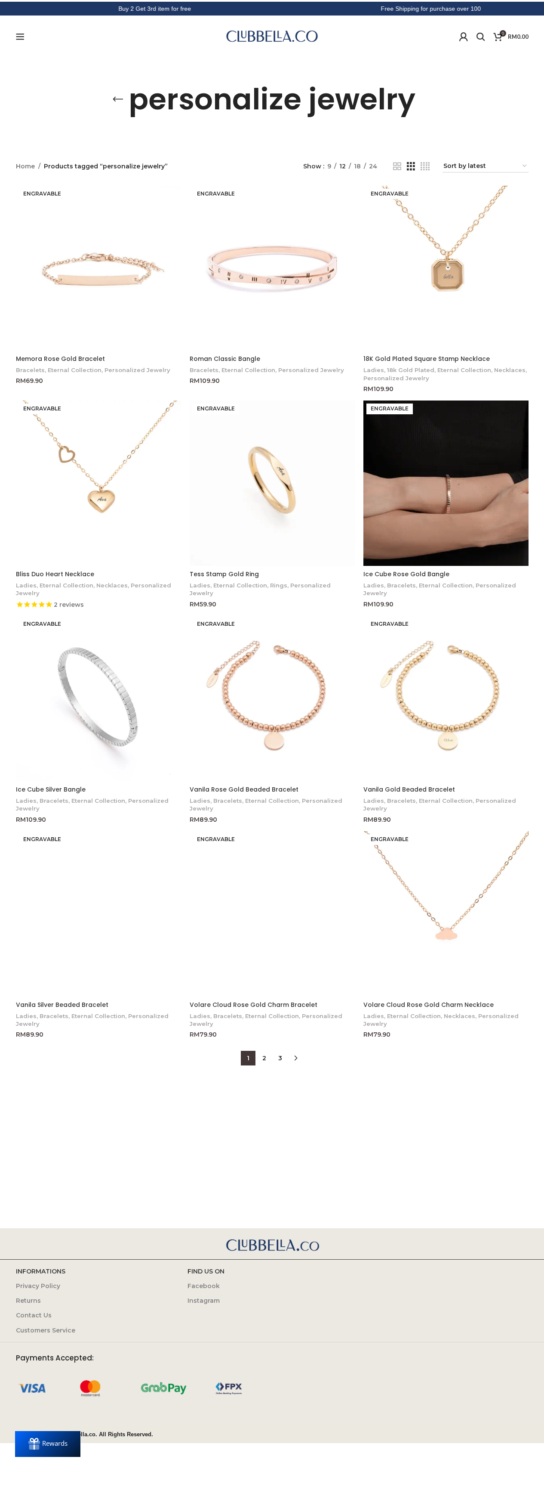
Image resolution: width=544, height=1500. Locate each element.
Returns (28, 1300)
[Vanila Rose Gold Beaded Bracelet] (272, 698)
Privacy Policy (38, 1286)
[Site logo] (272, 36)
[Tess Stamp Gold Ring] (272, 483)
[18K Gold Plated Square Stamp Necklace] (446, 268)
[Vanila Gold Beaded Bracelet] (446, 698)
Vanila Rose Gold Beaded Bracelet (244, 789)
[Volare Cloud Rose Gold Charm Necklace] (446, 914)
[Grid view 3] (411, 166)
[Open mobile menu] (20, 36)
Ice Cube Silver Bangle (51, 789)
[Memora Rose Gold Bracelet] (98, 268)
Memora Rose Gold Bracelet (60, 358)
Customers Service (45, 1330)
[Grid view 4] (425, 166)
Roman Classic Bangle (225, 358)
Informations (40, 1271)
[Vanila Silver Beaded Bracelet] (98, 914)
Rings (278, 585)
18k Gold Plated (410, 369)
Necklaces (510, 369)
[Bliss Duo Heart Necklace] (98, 483)
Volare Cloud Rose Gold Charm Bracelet (253, 1004)
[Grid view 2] (397, 166)
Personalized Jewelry (137, 369)
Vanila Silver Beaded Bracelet (62, 1004)
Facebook (203, 1286)
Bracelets (30, 369)
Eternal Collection (74, 369)
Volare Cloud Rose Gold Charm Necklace (428, 1004)
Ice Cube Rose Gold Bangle (406, 574)
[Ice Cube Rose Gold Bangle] (446, 483)
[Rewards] (47, 1444)
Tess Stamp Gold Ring (224, 574)
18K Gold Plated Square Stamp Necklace (426, 358)
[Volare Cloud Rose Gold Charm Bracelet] (272, 914)
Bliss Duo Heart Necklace (55, 574)
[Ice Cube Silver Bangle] (98, 698)
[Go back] (118, 99)
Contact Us (34, 1315)
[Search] (480, 36)
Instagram (203, 1300)
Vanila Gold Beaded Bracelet (409, 789)
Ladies (373, 369)
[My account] (463, 36)
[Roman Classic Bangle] (272, 268)
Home (25, 166)
